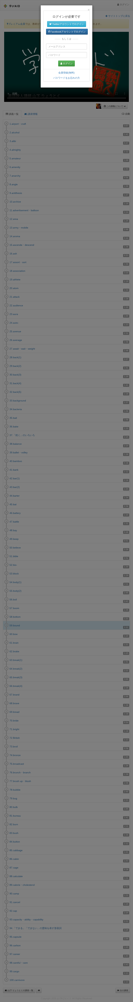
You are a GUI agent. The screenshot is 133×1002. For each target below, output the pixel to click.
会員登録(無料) (66, 72)
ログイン (67, 63)
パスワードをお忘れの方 (66, 77)
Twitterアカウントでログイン (68, 24)
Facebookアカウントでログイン (68, 31)
